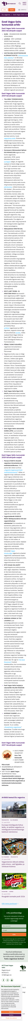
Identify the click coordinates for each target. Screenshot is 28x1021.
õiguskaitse (5, 820)
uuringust (7, 162)
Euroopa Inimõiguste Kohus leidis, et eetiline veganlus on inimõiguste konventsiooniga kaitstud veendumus (13, 828)
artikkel (6, 328)
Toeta (11, 10)
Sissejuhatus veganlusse (13, 727)
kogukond (4, 891)
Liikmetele (23, 9)
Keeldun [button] (11, 1015)
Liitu (4, 10)
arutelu (18, 333)
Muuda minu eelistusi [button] (11, 1018)
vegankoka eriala (9, 138)
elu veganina (14, 820)
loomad (11, 891)
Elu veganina (6, 15)
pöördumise (8, 187)
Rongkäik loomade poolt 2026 (13, 896)
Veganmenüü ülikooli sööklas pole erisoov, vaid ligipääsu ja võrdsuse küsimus (13, 864)
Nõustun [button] (11, 1012)
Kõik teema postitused (9, 904)
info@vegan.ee (6, 975)
